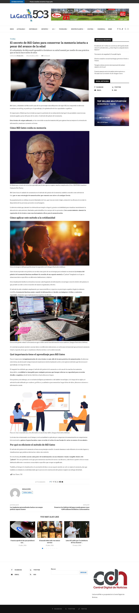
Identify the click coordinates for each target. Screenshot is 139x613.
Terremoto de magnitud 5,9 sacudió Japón (107, 54)
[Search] (125, 29)
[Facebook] (117, 29)
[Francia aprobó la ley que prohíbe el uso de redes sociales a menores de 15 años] (22, 529)
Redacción (20, 56)
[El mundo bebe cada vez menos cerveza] (49, 529)
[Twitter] (120, 29)
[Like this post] (51, 482)
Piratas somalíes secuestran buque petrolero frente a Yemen (47, 1)
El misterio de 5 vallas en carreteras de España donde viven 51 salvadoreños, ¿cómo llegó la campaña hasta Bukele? (111, 48)
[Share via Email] (62, 482)
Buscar (53, 569)
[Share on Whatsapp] (58, 482)
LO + (53, 29)
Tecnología (63, 29)
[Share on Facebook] (53, 482)
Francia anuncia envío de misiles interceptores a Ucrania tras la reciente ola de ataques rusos (109, 72)
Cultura (90, 29)
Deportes (44, 29)
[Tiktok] (122, 29)
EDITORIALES (33, 29)
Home (110, 29)
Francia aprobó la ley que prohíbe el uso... (22, 541)
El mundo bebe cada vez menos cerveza (49, 541)
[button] (26, 1)
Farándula (101, 29)
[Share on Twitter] (55, 482)
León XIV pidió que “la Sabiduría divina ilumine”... (77, 541)
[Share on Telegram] (60, 482)
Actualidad (21, 29)
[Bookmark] (128, 29)
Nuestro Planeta (77, 29)
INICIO (12, 29)
